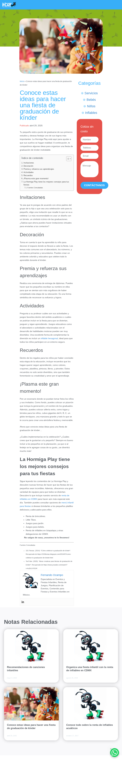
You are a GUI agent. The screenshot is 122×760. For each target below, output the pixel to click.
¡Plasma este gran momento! (36, 179)
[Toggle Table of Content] (67, 158)
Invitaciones (29, 163)
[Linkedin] (22, 602)
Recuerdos (28, 175)
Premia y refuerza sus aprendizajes (39, 169)
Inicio (22, 81)
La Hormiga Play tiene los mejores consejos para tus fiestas (46, 183)
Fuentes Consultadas (35, 188)
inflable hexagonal (49, 338)
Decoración (28, 166)
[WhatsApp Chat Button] (114, 752)
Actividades (29, 172)
